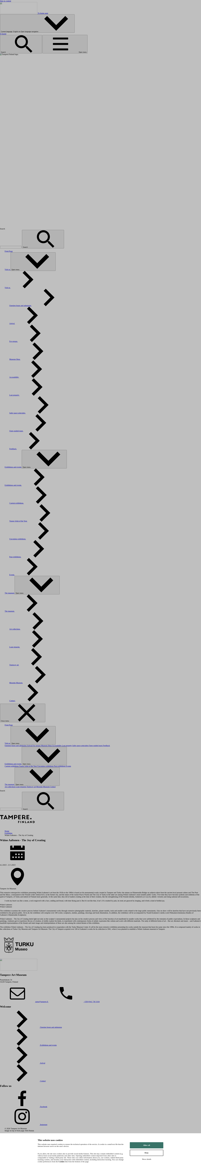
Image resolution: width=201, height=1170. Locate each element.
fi (3, 34)
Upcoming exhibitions (17, 539)
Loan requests (14, 647)
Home (7, 831)
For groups (13, 341)
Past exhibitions (15, 557)
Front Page (9, 251)
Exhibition (8, 833)
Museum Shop (14, 359)
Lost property (14, 395)
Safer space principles (17, 413)
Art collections (14, 629)
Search (3, 52)
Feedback (13, 449)
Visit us (8, 269)
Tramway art (14, 665)
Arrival (12, 323)
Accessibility (14, 377)
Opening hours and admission (20, 306)
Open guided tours (16, 431)
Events (12, 575)
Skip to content (5, 1)
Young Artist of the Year (18, 521)
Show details (146, 1159)
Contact (12, 701)
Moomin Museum (16, 683)
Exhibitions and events (13, 467)
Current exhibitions (16, 503)
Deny (147, 1153)
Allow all (146, 1145)
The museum (10, 593)
